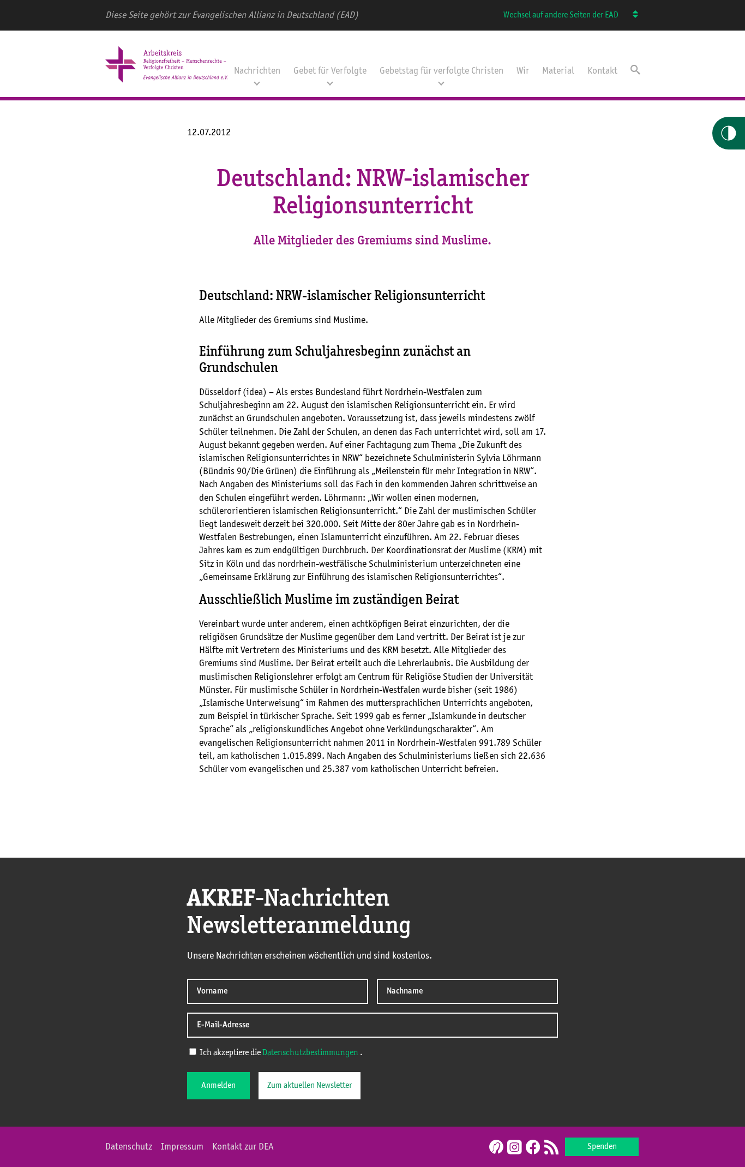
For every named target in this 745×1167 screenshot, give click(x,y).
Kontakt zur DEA (243, 1147)
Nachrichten (257, 71)
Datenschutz (128, 1147)
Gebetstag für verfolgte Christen (441, 71)
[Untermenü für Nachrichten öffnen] (256, 82)
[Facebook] (533, 1148)
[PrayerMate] (495, 1147)
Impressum (182, 1147)
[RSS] (551, 1148)
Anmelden (218, 1085)
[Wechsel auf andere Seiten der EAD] (630, 15)
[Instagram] (514, 1148)
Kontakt (602, 71)
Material (558, 71)
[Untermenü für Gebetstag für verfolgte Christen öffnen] (441, 82)
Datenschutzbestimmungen (310, 1053)
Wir (522, 71)
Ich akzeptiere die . (280, 1053)
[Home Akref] (166, 83)
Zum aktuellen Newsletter (309, 1085)
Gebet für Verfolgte (330, 71)
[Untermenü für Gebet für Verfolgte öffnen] (330, 82)
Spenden (602, 1146)
